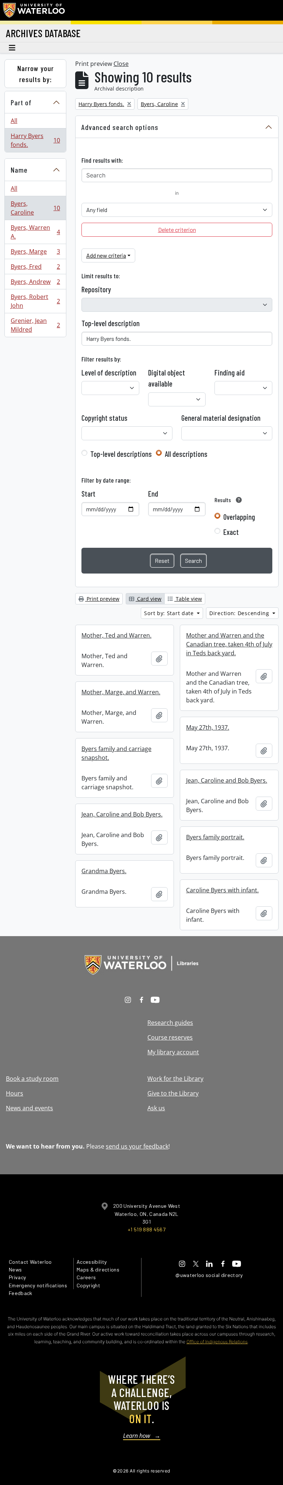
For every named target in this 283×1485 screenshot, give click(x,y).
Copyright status (104, 417)
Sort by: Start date (169, 613)
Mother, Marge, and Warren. (120, 692)
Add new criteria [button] (106, 255)
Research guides (170, 1023)
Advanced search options (119, 127)
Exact (231, 532)
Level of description (108, 372)
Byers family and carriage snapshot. (116, 753)
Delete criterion (177, 229)
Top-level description (110, 323)
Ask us (156, 1108)
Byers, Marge (35, 253)
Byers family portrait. (215, 837)
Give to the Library (173, 1093)
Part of (21, 102)
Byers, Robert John (35, 301)
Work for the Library (175, 1079)
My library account (173, 1052)
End (153, 493)
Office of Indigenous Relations (217, 1341)
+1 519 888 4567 (146, 1229)
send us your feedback (137, 1146)
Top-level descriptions (121, 453)
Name (19, 169)
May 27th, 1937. (207, 727)
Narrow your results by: (35, 74)
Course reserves (170, 1037)
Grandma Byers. (103, 871)
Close (121, 64)
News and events (29, 1108)
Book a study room (32, 1079)
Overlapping (239, 516)
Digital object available (166, 378)
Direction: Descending (240, 613)
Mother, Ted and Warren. (116, 635)
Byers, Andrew (35, 283)
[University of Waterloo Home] (34, 10)
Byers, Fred (35, 268)
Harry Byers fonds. (35, 140)
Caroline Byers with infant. (222, 890)
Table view (188, 598)
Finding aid (229, 372)
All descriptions (186, 453)
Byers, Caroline (35, 208)
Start (88, 493)
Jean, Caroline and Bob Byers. (226, 780)
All (14, 121)
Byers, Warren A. (35, 231)
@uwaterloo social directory (209, 1275)
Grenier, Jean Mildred (35, 325)
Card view (148, 598)
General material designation (221, 417)
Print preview (102, 598)
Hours (14, 1093)
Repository (96, 289)
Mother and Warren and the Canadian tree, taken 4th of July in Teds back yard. (229, 644)
